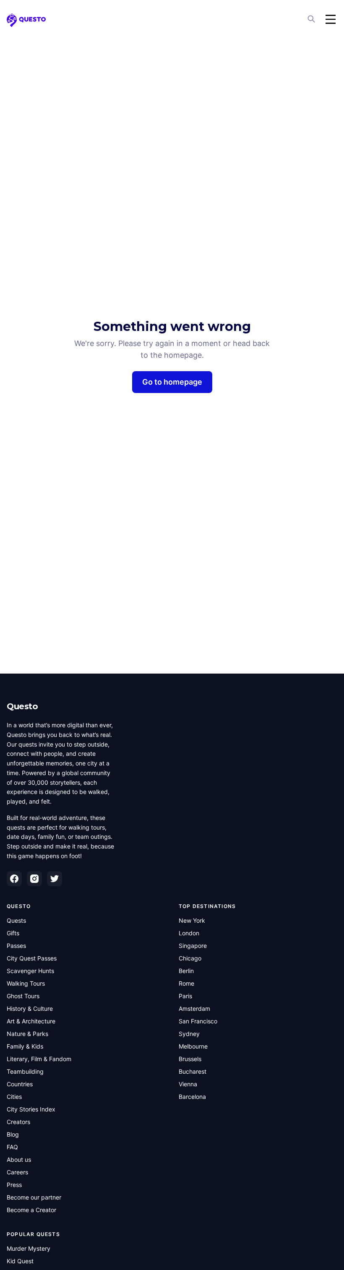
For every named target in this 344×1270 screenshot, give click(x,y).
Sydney (189, 1033)
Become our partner (34, 1197)
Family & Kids (25, 1046)
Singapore (193, 945)
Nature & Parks (27, 1033)
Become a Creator (31, 1209)
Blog (13, 1134)
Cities (14, 1096)
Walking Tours (26, 983)
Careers (17, 1172)
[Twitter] (54, 878)
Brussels (190, 1058)
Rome (186, 983)
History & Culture (30, 1008)
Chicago (190, 958)
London (189, 933)
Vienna (188, 1084)
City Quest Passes (32, 958)
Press (14, 1184)
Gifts (13, 933)
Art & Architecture (31, 1021)
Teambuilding (25, 1071)
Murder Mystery (28, 1248)
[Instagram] (34, 878)
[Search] (312, 19)
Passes (16, 945)
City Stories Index (31, 1109)
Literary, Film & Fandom (39, 1058)
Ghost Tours (23, 995)
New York (192, 920)
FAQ (12, 1146)
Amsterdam (194, 1008)
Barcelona (192, 1096)
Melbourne (193, 1046)
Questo (22, 706)
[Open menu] (330, 19)
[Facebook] (14, 878)
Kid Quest (20, 1261)
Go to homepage (172, 381)
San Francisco (198, 1021)
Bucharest (192, 1071)
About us (19, 1159)
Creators (18, 1121)
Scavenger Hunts (30, 970)
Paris (185, 995)
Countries (20, 1084)
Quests (16, 920)
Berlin (186, 970)
